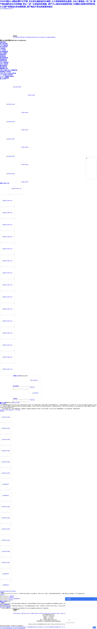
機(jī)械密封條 (3, 67)
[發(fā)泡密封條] (34, 385)
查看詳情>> (2, 410)
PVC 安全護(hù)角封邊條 (6, 74)
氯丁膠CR (11, 599)
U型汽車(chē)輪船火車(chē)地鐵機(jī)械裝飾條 (45, 37)
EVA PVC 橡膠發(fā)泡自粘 (7, 76)
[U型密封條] (35, 397)
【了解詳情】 (32, 387)
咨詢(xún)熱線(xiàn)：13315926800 (12, 410)
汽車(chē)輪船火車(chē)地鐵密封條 (8, 70)
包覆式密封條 (3, 60)
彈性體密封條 (3, 59)
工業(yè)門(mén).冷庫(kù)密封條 (8, 73)
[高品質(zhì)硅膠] (17, 95)
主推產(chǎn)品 (16, 375)
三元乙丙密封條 (4, 45)
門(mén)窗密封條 (4, 62)
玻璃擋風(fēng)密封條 (5, 71)
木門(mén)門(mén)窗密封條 (5, 607)
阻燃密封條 (3, 56)
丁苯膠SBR (2, 592)
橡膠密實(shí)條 (4, 68)
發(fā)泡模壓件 (3, 53)
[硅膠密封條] (5, 489)
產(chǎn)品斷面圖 (4, 78)
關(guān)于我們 (3, 402)
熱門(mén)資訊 (3, 601)
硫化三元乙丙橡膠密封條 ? (14, 598)
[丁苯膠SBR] (13, 591)
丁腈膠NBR (11, 597)
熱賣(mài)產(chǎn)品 (4, 183)
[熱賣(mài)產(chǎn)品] (16, 194)
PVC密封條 (26, 37)
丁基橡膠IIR (11, 596)
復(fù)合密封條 (3, 43)
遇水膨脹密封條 (4, 57)
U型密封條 (21, 37)
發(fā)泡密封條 (16, 37)
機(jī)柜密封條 (32, 37)
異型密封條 (3, 54)
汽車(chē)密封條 (4, 64)
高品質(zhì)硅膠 (31, 95)
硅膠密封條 (3, 42)
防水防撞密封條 (4, 51)
